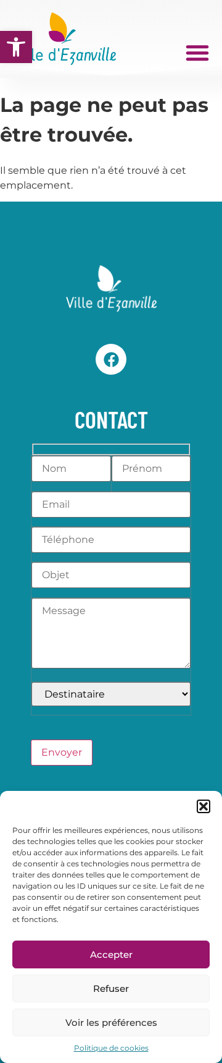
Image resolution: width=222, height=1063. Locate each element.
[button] (16, 47)
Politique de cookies (111, 1047)
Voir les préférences (111, 1022)
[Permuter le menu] (197, 52)
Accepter (111, 954)
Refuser (111, 988)
